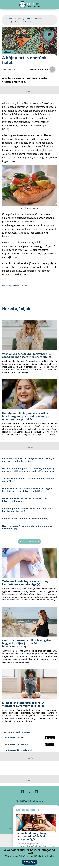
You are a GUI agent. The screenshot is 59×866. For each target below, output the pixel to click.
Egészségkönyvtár (24, 18)
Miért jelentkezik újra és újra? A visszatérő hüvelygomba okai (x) (25, 499)
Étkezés (38, 18)
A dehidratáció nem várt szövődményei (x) (25, 518)
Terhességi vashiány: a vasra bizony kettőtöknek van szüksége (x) (28, 479)
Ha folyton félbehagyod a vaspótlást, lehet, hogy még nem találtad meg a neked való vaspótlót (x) (26, 416)
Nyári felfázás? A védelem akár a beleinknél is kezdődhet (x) (27, 527)
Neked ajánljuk (26, 809)
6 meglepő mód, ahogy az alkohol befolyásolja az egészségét (32, 836)
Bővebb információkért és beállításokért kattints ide (29, 856)
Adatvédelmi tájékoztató (29, 800)
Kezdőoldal (9, 18)
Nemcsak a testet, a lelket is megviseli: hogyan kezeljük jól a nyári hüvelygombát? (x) (27, 489)
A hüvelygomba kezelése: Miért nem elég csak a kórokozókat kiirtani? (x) (27, 509)
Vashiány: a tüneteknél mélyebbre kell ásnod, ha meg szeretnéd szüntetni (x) (27, 355)
